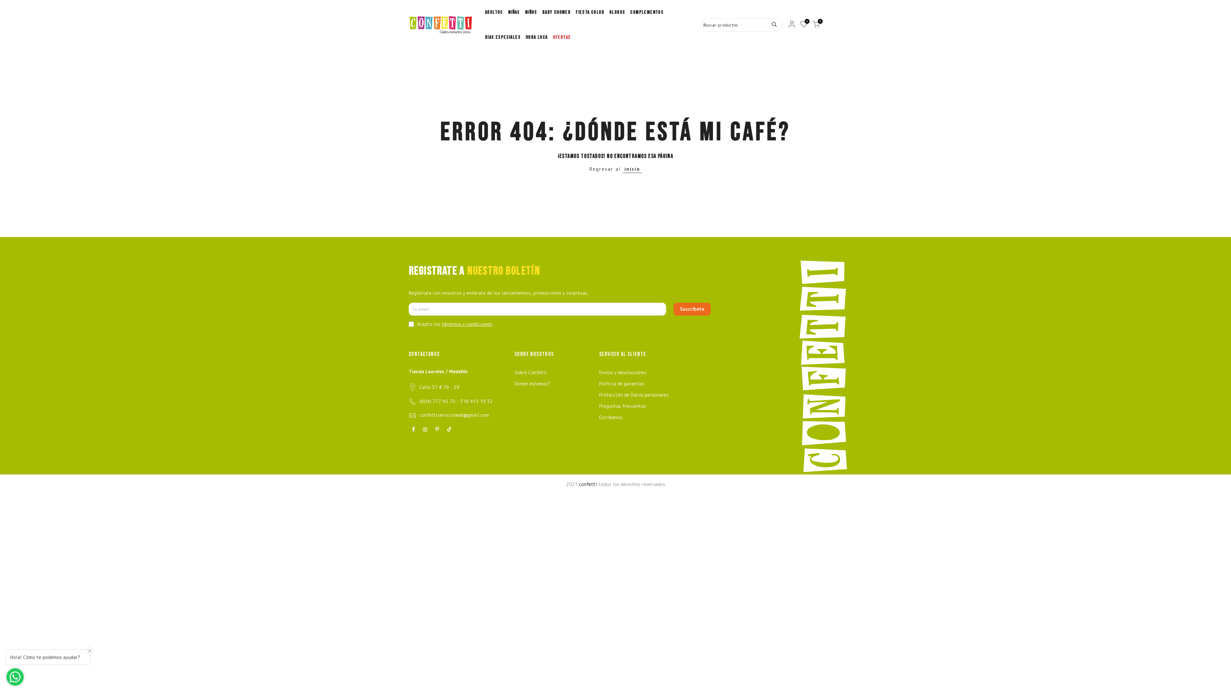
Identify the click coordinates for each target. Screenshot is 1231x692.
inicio (632, 169)
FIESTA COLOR (590, 12)
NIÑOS (531, 12)
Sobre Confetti (531, 372)
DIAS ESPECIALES (503, 37)
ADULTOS (494, 12)
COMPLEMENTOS (647, 12)
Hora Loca (537, 37)
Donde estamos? (532, 384)
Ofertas (562, 37)
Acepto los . (455, 324)
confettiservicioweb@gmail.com (454, 415)
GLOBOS (617, 12)
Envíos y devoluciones (622, 372)
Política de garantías (621, 384)
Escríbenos (610, 417)
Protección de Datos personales (633, 395)
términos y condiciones (467, 324)
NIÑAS (514, 12)
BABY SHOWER (556, 12)
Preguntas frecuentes (622, 406)
